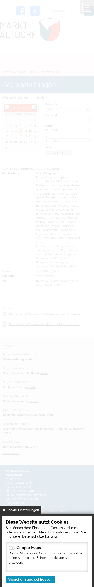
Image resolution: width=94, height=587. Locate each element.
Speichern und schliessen (30, 579)
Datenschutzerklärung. (40, 536)
